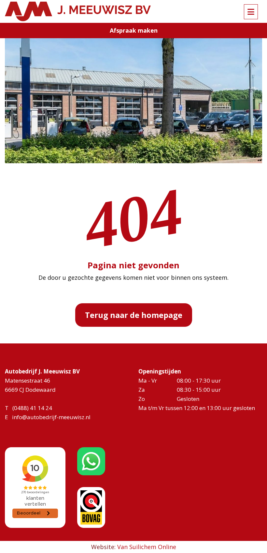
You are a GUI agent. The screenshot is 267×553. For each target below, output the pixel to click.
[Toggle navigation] (251, 12)
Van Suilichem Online (146, 547)
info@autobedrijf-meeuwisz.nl (51, 417)
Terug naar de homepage (133, 314)
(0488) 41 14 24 (32, 408)
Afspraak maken (134, 30)
